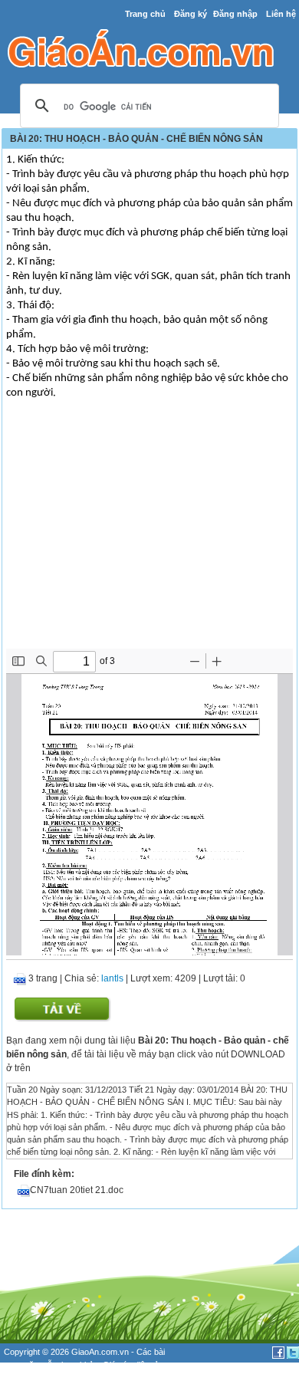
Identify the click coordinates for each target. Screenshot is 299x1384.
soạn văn (21, 1364)
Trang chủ (145, 13)
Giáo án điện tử (131, 1364)
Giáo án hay (26, 1377)
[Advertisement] (149, 533)
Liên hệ (281, 13)
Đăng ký (190, 13)
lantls (112, 978)
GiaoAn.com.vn (100, 1351)
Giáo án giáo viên (85, 1377)
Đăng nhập (235, 13)
